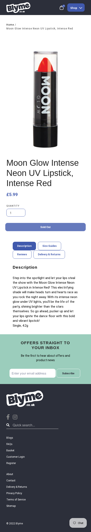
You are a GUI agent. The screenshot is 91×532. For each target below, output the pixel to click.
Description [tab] (24, 246)
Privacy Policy (14, 493)
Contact (10, 480)
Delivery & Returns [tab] (49, 254)
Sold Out (45, 227)
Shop (73, 8)
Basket (10, 450)
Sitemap (11, 505)
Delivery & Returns (16, 486)
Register (11, 463)
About (9, 474)
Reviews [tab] (22, 254)
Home (10, 24)
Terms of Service (16, 499)
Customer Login (15, 456)
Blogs (9, 437)
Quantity (12, 206)
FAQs (9, 444)
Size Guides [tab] (49, 246)
